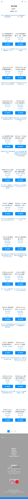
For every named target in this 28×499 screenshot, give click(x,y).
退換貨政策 (14, 453)
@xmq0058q (16, 467)
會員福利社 (14, 451)
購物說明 (14, 450)
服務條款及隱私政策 (14, 456)
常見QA (14, 454)
